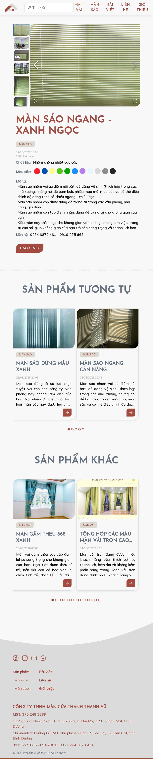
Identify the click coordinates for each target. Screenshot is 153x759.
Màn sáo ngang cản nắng (101, 366)
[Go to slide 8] (77, 600)
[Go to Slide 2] (21, 43)
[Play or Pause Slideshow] (35, 101)
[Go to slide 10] (85, 600)
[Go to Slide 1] (21, 30)
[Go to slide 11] (88, 600)
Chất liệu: (23, 162)
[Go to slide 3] (76, 429)
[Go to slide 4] (79, 429)
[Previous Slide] (35, 65)
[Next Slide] (134, 65)
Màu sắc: (23, 171)
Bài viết (45, 671)
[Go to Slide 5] (21, 85)
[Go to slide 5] (83, 429)
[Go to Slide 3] (21, 56)
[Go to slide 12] (92, 600)
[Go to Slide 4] (21, 68)
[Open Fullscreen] (134, 101)
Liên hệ (45, 680)
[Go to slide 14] (99, 600)
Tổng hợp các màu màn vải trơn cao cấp (105, 538)
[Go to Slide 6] (21, 103)
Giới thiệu (47, 688)
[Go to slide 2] (72, 429)
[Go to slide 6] (70, 600)
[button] (85, 65)
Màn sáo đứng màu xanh (42, 366)
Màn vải (24, 525)
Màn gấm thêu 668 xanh (40, 537)
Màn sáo (25, 144)
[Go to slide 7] (74, 600)
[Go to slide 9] (81, 600)
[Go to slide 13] (95, 600)
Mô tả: (21, 181)
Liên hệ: (22, 234)
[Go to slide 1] (69, 429)
